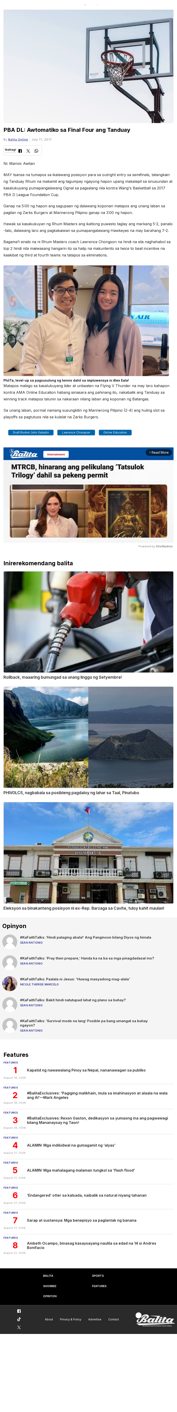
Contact (113, 1319)
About (49, 1319)
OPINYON (49, 1296)
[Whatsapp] (36, 151)
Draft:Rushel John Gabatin (31, 432)
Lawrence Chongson (76, 432)
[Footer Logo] (155, 1319)
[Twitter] (28, 151)
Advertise (94, 1319)
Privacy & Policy (70, 1319)
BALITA (48, 1275)
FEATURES (99, 1286)
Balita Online (18, 139)
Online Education (115, 432)
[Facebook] (20, 151)
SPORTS (98, 1275)
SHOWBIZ (49, 1286)
